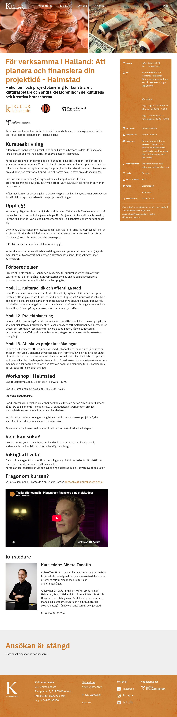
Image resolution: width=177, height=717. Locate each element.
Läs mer (165, 167)
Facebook (128, 688)
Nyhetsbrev (88, 682)
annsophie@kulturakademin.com (84, 482)
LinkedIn (127, 702)
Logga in (167, 6)
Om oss (82, 5)
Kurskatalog (44, 5)
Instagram (128, 695)
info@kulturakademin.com (50, 695)
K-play (64, 5)
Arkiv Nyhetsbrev (92, 687)
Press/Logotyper (91, 694)
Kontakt (101, 5)
